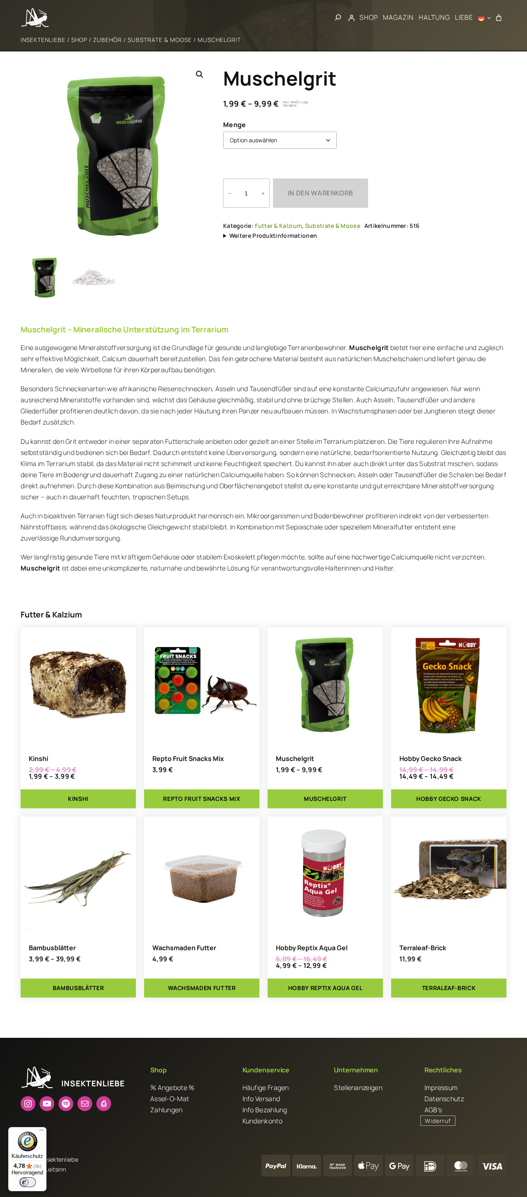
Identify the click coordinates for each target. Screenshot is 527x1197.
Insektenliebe (43, 40)
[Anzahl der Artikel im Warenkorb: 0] (498, 18)
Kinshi (38, 759)
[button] (199, 74)
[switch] (27, 1182)
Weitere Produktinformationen (273, 235)
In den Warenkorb (320, 192)
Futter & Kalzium (278, 226)
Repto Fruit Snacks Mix (188, 759)
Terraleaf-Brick (422, 948)
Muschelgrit (295, 759)
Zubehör (107, 40)
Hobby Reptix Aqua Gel (311, 948)
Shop (79, 40)
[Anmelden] (351, 18)
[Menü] (42, 1132)
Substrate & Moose (160, 40)
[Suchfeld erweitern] (338, 17)
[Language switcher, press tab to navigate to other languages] (484, 18)
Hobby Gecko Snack (430, 759)
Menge (234, 124)
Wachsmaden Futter (184, 948)
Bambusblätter (52, 948)
